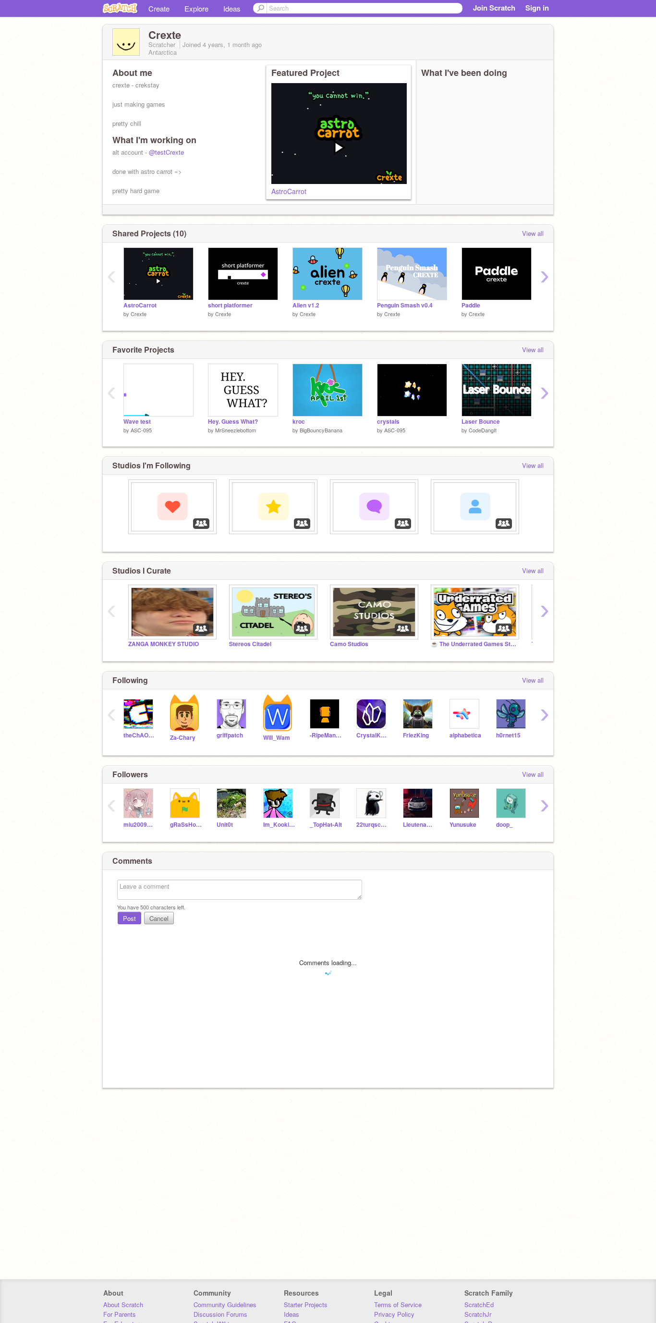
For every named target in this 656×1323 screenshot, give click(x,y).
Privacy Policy (394, 1314)
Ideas (232, 8)
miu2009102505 (139, 825)
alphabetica (465, 735)
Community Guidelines (225, 1304)
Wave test (137, 421)
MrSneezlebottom (235, 430)
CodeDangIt (483, 430)
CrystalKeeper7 (372, 735)
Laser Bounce (481, 421)
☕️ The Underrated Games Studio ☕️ (474, 644)
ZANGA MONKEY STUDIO (163, 644)
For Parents (119, 1314)
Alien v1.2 (305, 305)
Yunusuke (462, 825)
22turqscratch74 (372, 825)
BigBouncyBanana (321, 430)
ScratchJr (477, 1314)
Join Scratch (494, 7)
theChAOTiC (139, 735)
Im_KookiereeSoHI (279, 825)
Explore (196, 8)
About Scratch (123, 1304)
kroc (298, 421)
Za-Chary (182, 738)
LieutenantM (419, 825)
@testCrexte (166, 152)
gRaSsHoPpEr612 (186, 825)
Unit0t (225, 825)
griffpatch (230, 735)
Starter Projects (306, 1304)
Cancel (159, 918)
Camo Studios (349, 644)
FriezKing (416, 735)
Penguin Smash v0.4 (405, 305)
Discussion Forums (220, 1314)
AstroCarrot (288, 191)
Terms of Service (398, 1304)
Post (129, 918)
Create (159, 8)
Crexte (138, 314)
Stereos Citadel (250, 644)
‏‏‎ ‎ (129, 539)
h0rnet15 (508, 735)
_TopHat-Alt (326, 825)
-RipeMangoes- (326, 735)
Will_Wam (276, 738)
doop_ (504, 825)
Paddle (471, 305)
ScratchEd (479, 1304)
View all (533, 233)
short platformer (230, 305)
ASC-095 (141, 430)
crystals (388, 421)
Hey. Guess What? (233, 421)
